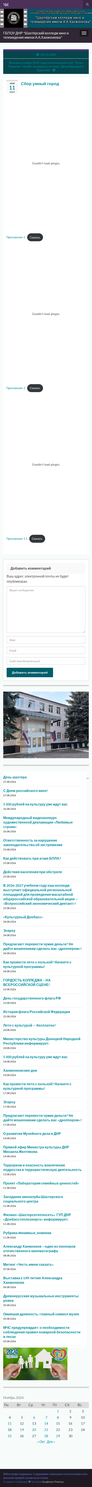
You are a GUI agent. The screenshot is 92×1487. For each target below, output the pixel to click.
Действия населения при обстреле (32, 872)
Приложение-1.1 (16, 538)
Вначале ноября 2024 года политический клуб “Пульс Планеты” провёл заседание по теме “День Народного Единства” (46, 66)
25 (10, 1436)
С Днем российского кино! (25, 791)
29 (58, 1436)
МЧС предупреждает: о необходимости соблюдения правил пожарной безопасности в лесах (41, 1332)
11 (10, 1423)
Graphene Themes (53, 1481)
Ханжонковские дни (20, 1070)
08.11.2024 (48, 54)
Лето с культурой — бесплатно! (29, 1025)
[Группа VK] (6, 3)
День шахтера (15, 777)
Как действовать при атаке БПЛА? (32, 858)
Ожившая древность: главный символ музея (41, 1314)
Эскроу (9, 930)
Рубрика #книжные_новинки (27, 1233)
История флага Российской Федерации (36, 1012)
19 (22, 1429)
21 (46, 1429)
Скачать (35, 237)
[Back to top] (82, 1477)
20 (34, 1429)
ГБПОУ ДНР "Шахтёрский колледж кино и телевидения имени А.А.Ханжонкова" (36, 35)
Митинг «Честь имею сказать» (28, 1264)
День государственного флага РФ (32, 998)
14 (46, 1423)
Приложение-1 (15, 237)
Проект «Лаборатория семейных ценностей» (41, 1183)
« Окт (41, 1442)
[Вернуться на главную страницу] (46, 18)
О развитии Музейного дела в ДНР (32, 1133)
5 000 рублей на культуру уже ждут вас (35, 804)
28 (46, 1436)
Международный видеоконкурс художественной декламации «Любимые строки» (38, 822)
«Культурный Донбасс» (23, 917)
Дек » (51, 1442)
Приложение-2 (15, 388)
